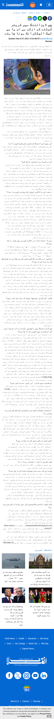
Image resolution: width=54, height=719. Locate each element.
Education (32, 638)
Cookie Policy (25, 716)
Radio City (33, 643)
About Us (15, 701)
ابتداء (46, 12)
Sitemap (36, 701)
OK (49, 716)
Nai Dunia (44, 638)
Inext (9, 643)
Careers (25, 701)
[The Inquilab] (26, 661)
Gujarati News (28, 648)
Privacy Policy (45, 714)
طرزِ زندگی (34, 12)
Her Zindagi (20, 643)
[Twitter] (17, 675)
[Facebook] (9, 675)
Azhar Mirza (46, 39)
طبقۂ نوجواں (19, 12)
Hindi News (10, 638)
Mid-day (44, 643)
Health (21, 638)
